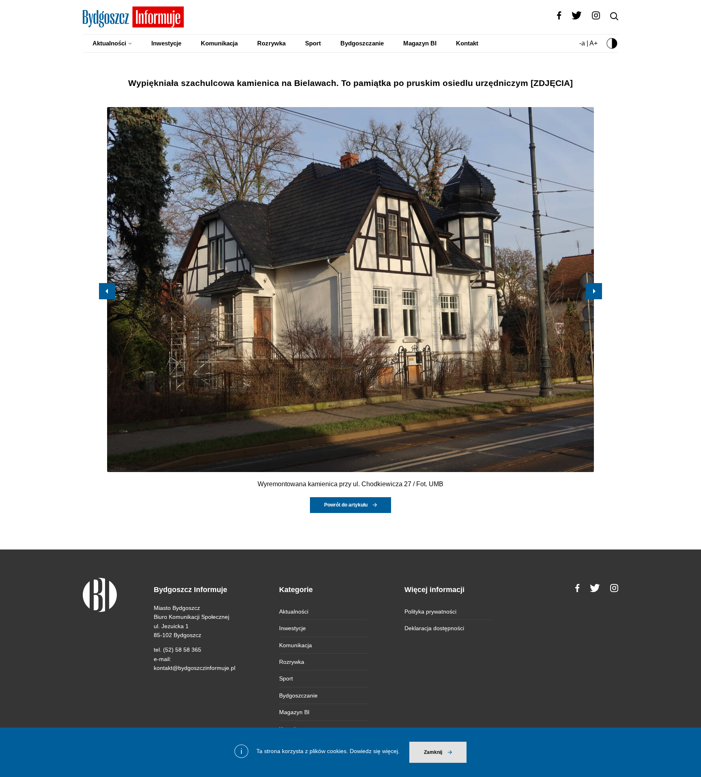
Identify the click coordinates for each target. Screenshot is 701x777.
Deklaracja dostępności (434, 628)
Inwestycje (166, 43)
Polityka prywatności (430, 611)
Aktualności (109, 43)
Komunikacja (219, 43)
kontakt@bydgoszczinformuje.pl (194, 668)
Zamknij (433, 752)
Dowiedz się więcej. (375, 751)
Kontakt (467, 43)
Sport (313, 43)
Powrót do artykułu (346, 505)
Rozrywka (271, 43)
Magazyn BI (420, 43)
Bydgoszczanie (362, 43)
